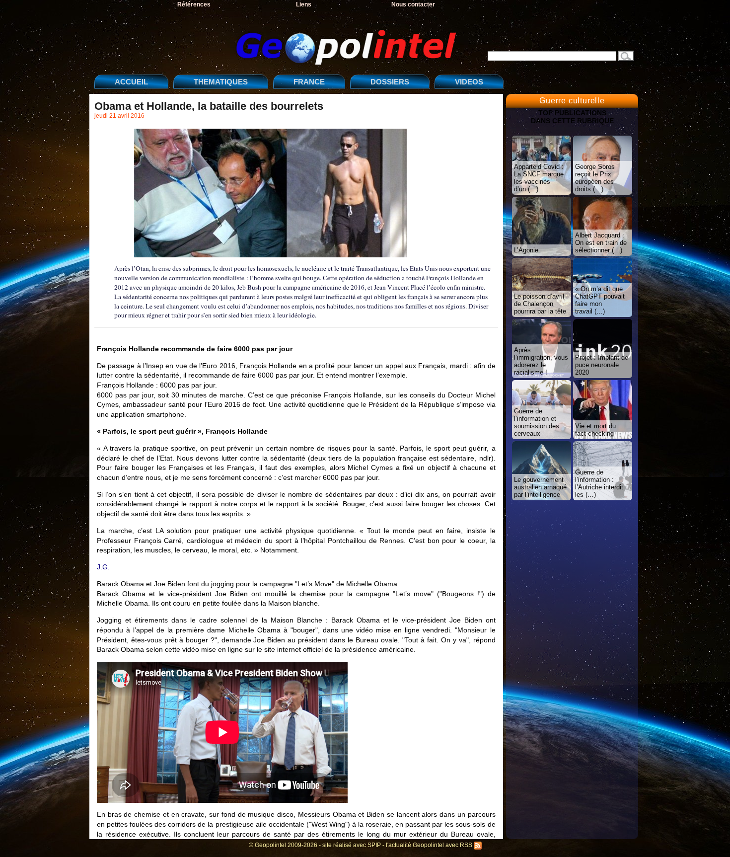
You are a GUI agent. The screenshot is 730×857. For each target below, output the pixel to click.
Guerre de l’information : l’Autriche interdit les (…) (599, 483)
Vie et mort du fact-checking (595, 429)
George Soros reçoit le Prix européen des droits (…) (595, 178)
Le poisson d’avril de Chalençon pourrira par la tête (540, 304)
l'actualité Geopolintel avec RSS (430, 845)
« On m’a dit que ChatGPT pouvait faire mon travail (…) (600, 300)
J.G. (103, 567)
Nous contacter (413, 4)
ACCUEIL (131, 82)
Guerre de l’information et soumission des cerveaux (536, 422)
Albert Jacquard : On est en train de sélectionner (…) (601, 243)
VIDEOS (469, 82)
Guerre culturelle (572, 100)
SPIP (374, 845)
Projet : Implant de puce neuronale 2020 (601, 365)
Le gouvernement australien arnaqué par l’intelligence (540, 487)
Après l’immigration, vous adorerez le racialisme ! (541, 361)
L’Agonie (526, 250)
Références (194, 4)
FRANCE (309, 82)
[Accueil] (278, 39)
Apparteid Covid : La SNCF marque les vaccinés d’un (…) (539, 178)
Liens (303, 4)
